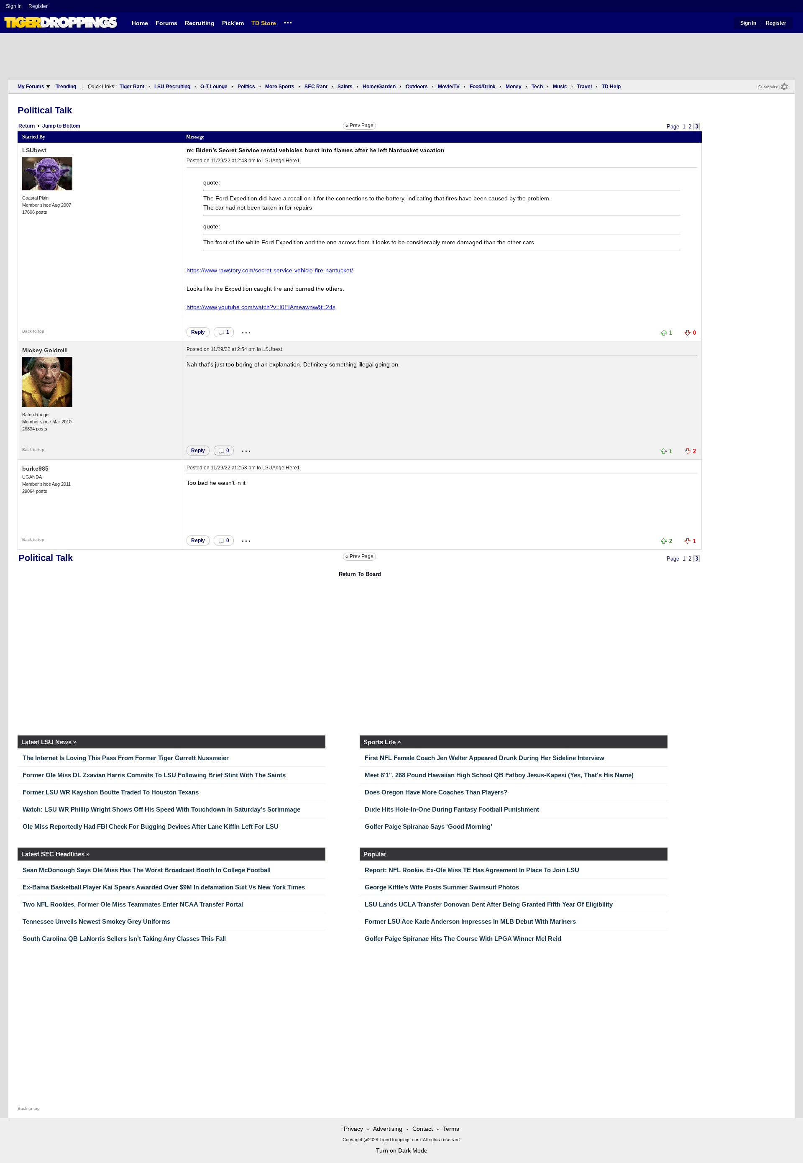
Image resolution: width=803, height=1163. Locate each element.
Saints (345, 87)
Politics (246, 87)
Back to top (33, 331)
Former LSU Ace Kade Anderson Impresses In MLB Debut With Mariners (470, 921)
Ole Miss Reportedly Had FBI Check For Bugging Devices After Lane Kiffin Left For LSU (151, 826)
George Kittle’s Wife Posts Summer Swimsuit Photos (442, 887)
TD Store (263, 23)
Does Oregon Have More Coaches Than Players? (436, 792)
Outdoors (417, 87)
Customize (768, 87)
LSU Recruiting (172, 87)
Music (560, 87)
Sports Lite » (382, 741)
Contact (422, 1128)
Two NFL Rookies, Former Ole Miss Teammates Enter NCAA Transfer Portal (133, 904)
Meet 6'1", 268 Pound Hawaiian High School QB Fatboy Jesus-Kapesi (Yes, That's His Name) (499, 775)
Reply (198, 332)
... (288, 21)
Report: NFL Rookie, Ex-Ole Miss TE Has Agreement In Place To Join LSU (472, 870)
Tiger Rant (132, 87)
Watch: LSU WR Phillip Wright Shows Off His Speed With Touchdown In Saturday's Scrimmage (161, 809)
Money (514, 87)
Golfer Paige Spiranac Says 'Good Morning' (428, 826)
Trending (66, 87)
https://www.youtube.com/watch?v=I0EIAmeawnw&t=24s (261, 307)
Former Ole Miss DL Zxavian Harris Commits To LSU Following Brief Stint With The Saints (154, 775)
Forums (166, 23)
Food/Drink (483, 87)
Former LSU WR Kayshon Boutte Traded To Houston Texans (111, 792)
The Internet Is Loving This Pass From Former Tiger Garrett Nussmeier (126, 757)
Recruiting (200, 23)
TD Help (611, 87)
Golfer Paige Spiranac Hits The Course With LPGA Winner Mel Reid (463, 938)
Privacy (353, 1128)
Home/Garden (379, 87)
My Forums (31, 87)
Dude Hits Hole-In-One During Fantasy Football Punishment (452, 809)
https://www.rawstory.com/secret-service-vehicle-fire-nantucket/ (270, 270)
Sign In (14, 6)
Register (38, 6)
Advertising (387, 1128)
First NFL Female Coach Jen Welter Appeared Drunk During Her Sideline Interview (484, 757)
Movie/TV (449, 87)
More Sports (279, 87)
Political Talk (45, 110)
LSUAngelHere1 (281, 161)
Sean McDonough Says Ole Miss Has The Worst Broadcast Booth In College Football (147, 870)
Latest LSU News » (49, 741)
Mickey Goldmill (45, 350)
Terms (451, 1128)
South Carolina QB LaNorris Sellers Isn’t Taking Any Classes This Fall (124, 938)
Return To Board (360, 574)
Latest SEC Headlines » (55, 854)
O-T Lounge (214, 87)
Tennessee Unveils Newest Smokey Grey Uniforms (96, 921)
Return (26, 126)
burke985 (35, 468)
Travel (584, 87)
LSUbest (34, 150)
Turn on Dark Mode (401, 1150)
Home (140, 23)
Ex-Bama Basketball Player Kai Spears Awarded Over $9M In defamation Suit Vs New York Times (164, 887)
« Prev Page (359, 125)
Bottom (71, 126)
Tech (537, 87)
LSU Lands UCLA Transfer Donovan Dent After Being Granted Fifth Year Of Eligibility (489, 904)
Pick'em (233, 23)
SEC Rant (315, 87)
